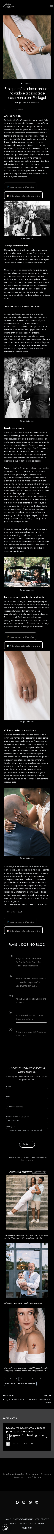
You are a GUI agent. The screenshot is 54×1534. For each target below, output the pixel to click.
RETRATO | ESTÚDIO (19, 1523)
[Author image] (8, 1444)
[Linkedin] (37, 1502)
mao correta (10, 1384)
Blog (11, 109)
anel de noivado (11, 1379)
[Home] (21, 84)
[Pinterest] (30, 1502)
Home (6, 109)
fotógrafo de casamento (21, 270)
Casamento (19, 109)
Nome (8, 1087)
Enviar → (27, 1144)
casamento (24, 1379)
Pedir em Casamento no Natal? (40, 1399)
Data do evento (17, 1117)
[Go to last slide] (7, 1437)
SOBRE (41, 1523)
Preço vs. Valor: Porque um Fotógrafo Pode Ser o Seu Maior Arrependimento (28, 962)
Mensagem (10, 1127)
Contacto (37, 1477)
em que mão (37, 1379)
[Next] (47, 1437)
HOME (8, 1519)
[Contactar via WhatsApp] (5, 1527)
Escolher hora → (27, 1160)
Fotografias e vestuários (13, 1398)
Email (8, 1097)
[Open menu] (51, 5)
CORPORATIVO (42, 1519)
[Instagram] (24, 1502)
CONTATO (27, 1528)
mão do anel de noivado (27, 1384)
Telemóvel (14, 1107)
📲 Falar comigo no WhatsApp (20, 187)
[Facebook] (17, 1502)
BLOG (33, 1523)
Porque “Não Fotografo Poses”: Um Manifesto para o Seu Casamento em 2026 (31, 982)
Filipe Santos (21, 103)
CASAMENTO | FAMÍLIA (23, 1519)
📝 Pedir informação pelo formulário (23, 196)
